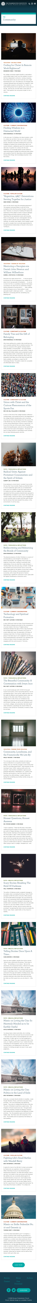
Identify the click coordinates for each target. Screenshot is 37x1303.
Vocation (7, 62)
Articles (7, 1278)
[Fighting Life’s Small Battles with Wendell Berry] (18, 1140)
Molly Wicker (8, 757)
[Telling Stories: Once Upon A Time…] (18, 933)
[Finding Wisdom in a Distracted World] (18, 112)
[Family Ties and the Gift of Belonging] (18, 316)
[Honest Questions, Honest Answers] (18, 800)
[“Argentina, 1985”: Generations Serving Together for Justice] (18, 178)
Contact (7, 1281)
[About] (32, 4)
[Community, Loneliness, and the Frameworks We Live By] (18, 733)
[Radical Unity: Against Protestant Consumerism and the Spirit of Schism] (18, 454)
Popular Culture (16, 193)
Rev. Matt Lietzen (9, 620)
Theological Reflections (17, 469)
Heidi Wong (7, 202)
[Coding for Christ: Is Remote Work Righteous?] (18, 46)
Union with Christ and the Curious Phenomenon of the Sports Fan (17, 405)
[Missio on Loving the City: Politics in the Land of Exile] (18, 1071)
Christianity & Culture (18, 331)
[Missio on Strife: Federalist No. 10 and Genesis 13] (18, 1207)
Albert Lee (7, 480)
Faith (5, 469)
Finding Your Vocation (19, 749)
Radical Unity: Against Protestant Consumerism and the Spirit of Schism (18, 474)
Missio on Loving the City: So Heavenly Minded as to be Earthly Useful (18, 1023)
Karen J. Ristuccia (9, 275)
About (18, 1278)
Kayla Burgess (8, 1029)
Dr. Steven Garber (9, 824)
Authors (30, 1278)
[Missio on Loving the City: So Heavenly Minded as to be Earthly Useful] (18, 1002)
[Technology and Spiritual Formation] (18, 597)
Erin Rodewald (8, 133)
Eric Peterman (8, 1095)
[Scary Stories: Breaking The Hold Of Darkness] (18, 865)
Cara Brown (8, 957)
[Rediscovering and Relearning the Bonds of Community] (18, 527)
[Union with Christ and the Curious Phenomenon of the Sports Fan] (18, 384)
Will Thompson (8, 888)
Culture (6, 125)
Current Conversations (18, 125)
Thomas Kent (8, 1230)
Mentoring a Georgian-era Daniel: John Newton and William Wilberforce (16, 269)
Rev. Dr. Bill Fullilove (11, 411)
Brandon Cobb (8, 71)
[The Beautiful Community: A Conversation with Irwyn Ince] (18, 663)
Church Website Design (12, 1300)
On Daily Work (16, 62)
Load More (18, 1265)
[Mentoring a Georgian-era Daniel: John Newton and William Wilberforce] (18, 248)
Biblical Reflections (15, 880)
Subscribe (23, 1290)
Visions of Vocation (18, 263)
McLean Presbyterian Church (20, 1298)
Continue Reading (9, 95)
